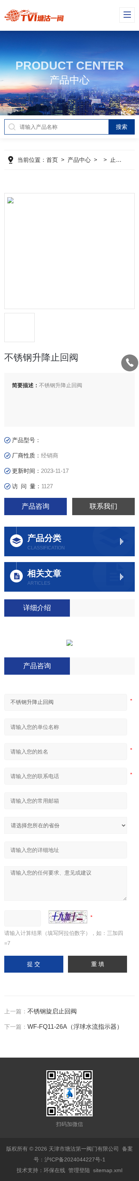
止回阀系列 (124, 159)
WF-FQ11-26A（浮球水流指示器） (75, 1026)
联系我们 (103, 506)
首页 (52, 159)
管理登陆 (79, 1170)
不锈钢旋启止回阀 (52, 1011)
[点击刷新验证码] (68, 916)
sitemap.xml (107, 1170)
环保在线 (54, 1170)
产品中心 (79, 159)
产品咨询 (35, 506)
